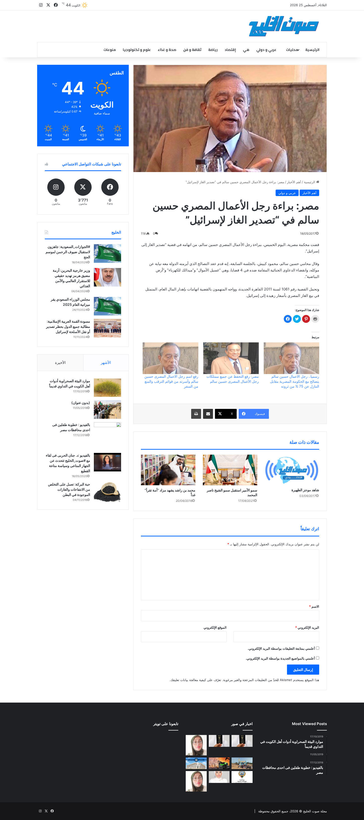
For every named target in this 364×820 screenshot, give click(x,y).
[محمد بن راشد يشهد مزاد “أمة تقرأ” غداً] (168, 470)
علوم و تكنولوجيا (137, 49)
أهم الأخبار (294, 182)
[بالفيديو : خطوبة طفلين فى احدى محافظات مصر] (107, 435)
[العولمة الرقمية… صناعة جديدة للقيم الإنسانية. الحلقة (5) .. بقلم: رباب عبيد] (196, 781)
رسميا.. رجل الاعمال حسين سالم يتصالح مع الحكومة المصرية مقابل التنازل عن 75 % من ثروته (294, 381)
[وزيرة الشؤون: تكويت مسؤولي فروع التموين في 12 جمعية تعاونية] (219, 777)
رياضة (213, 49)
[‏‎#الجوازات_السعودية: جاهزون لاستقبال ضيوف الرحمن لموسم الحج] (107, 253)
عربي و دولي (266, 49)
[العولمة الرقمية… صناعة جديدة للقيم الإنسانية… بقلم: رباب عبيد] (196, 745)
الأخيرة (60, 362)
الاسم (314, 606)
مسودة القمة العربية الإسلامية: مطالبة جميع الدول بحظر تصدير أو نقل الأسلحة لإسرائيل (68, 326)
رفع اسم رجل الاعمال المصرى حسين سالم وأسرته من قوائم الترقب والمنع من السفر (171, 381)
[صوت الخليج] (284, 26)
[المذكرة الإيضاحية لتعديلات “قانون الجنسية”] (242, 741)
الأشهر (106, 362)
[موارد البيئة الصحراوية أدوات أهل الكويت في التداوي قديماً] (107, 387)
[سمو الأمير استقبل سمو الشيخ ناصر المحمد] (230, 470)
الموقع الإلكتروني (215, 627)
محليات (292, 49)
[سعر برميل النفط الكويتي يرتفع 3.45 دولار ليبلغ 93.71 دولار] (219, 763)
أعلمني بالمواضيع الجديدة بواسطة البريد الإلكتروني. (280, 658)
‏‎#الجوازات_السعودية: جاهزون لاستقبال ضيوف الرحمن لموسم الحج (68, 251)
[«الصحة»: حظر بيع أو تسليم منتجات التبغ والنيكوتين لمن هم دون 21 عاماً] (242, 777)
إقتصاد (230, 49)
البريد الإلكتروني (307, 627)
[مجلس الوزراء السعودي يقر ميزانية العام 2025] (107, 306)
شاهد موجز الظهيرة (305, 490)
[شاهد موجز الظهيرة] (292, 470)
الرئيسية (312, 49)
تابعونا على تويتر (165, 723)
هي (246, 49)
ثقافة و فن (192, 49)
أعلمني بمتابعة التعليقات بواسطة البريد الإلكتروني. (281, 648)
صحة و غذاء (167, 49)
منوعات (110, 49)
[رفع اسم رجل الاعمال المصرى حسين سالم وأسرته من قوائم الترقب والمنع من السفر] (170, 358)
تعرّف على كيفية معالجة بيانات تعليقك (195, 680)
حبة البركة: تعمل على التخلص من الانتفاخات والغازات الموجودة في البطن (69, 489)
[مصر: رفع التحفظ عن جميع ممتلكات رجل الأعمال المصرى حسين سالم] (231, 358)
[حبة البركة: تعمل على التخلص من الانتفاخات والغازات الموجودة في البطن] (107, 492)
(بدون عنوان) (80, 402)
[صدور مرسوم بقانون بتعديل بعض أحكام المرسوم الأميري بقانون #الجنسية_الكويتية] (219, 741)
